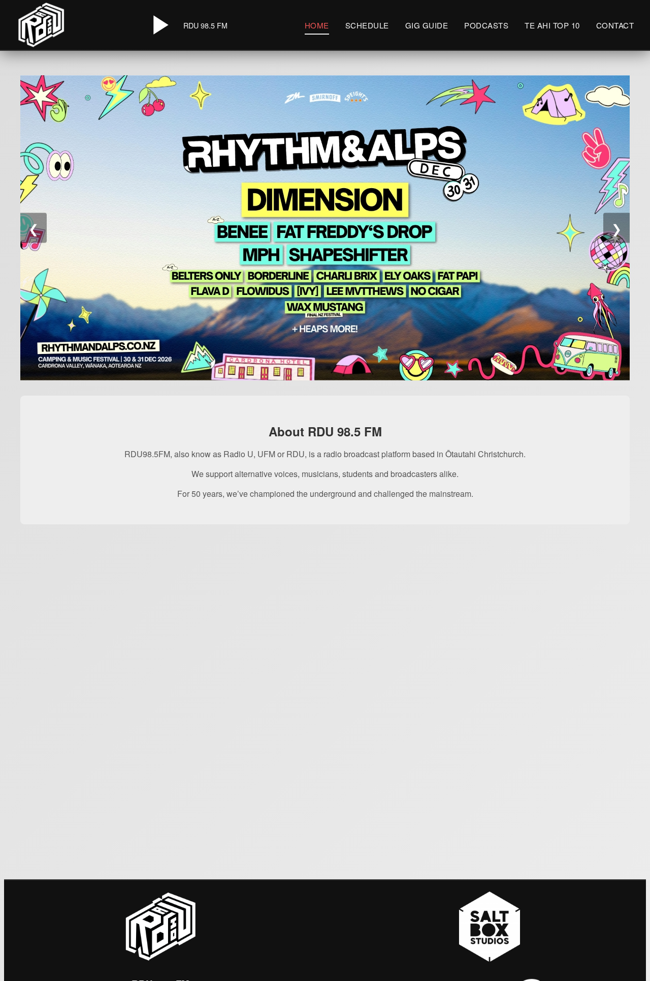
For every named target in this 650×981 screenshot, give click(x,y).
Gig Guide (426, 25)
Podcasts (486, 25)
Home (317, 25)
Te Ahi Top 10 (552, 25)
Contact (615, 25)
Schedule (367, 25)
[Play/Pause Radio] (159, 25)
